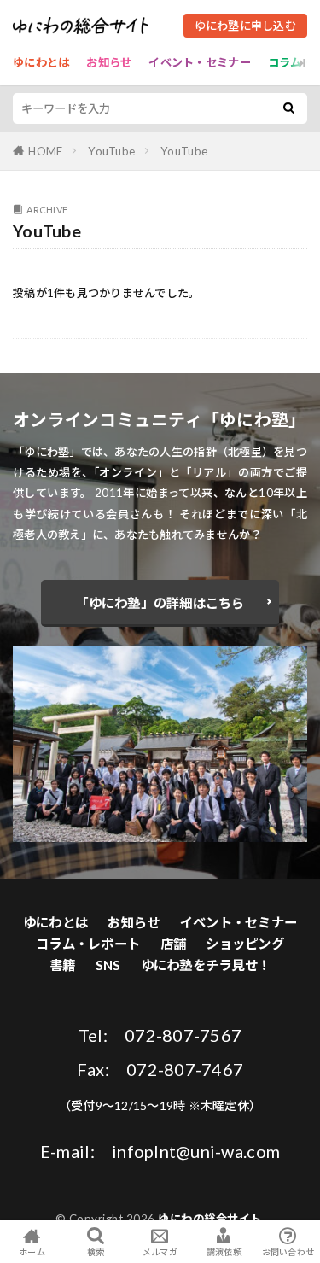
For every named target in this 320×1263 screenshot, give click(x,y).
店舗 (173, 943)
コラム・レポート (88, 943)
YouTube (111, 151)
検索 (96, 1252)
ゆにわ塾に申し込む (245, 25)
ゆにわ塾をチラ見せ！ (206, 965)
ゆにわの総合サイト (210, 1218)
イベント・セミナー (199, 62)
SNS (108, 965)
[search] (288, 108)
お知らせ (108, 62)
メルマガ (160, 1251)
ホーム (32, 1251)
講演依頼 (224, 1251)
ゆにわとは (41, 62)
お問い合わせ (288, 1251)
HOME (45, 151)
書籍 (62, 965)
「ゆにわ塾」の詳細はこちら (159, 603)
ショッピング (245, 943)
